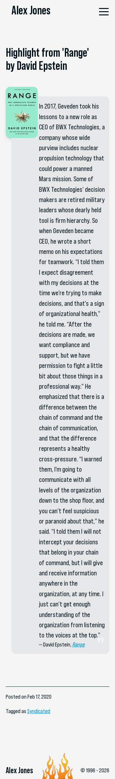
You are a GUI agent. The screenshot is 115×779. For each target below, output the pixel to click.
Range (78, 644)
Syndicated (38, 711)
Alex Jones (31, 10)
